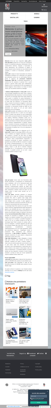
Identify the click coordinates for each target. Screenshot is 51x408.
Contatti (7, 366)
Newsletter (44, 6)
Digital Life (14, 17)
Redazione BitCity (14, 48)
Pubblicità (7, 370)
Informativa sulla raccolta (14, 406)
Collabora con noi (24, 366)
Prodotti (14, 14)
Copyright (37, 363)
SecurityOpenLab (33, 1)
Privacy (22, 363)
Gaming (37, 17)
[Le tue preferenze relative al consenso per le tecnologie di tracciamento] (44, 407)
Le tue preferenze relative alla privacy (31, 406)
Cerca (45, 10)
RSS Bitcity (22, 374)
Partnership (8, 373)
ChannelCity (16, 1)
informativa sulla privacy (38, 399)
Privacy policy (38, 370)
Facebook (32, 353)
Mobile (36, 14)
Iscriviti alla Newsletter (11, 355)
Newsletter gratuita (9, 272)
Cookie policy (38, 366)
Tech (25, 21)
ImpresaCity (24, 1)
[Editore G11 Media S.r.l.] (44, 384)
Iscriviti (38, 402)
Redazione (7, 363)
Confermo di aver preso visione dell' (37, 399)
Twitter (41, 353)
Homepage (7, 26)
